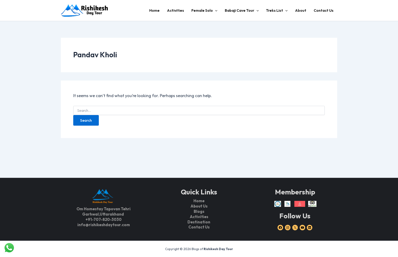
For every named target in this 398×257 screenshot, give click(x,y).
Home (154, 10)
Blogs (199, 211)
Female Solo (202, 10)
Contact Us (324, 10)
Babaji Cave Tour (239, 10)
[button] (215, 10)
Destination (198, 221)
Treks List (274, 10)
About (300, 10)
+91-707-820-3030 (103, 219)
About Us (199, 206)
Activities (175, 10)
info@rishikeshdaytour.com (103, 224)
